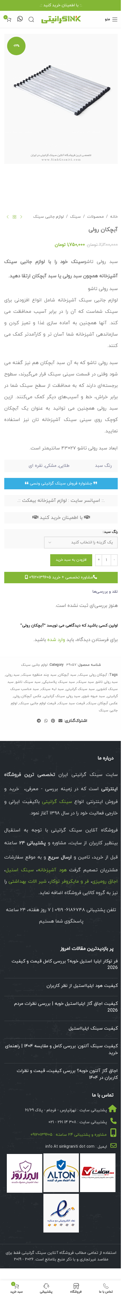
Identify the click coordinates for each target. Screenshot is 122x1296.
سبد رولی (13, 675)
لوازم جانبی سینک (48, 216)
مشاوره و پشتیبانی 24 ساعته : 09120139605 (69, 1134)
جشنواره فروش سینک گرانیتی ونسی (61, 483)
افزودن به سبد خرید (71, 559)
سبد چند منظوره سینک (39, 675)
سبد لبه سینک (52, 689)
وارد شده (56, 639)
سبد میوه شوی (93, 696)
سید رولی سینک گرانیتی (61, 696)
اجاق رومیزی (105, 881)
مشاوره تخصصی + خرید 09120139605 (60, 577)
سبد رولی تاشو (107, 682)
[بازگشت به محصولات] (14, 217)
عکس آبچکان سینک (102, 703)
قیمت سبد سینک (71, 703)
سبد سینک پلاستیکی (59, 682)
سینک (75, 216)
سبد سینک (85, 682)
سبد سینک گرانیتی (80, 689)
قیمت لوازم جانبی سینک (37, 703)
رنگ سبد (111, 532)
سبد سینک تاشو (28, 682)
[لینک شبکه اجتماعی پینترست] (53, 721)
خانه (114, 216)
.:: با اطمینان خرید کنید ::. (61, 5)
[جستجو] (31, 19)
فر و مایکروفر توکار (69, 881)
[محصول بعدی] (7, 217)
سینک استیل (20, 870)
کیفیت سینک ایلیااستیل (93, 1028)
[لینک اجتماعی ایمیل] (60, 721)
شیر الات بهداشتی (28, 881)
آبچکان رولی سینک (92, 675)
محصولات (95, 216)
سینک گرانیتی (57, 801)
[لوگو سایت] (61, 19)
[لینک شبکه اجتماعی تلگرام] (39, 721)
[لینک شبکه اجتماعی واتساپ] (46, 721)
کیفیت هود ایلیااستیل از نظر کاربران (82, 986)
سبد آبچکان (67, 675)
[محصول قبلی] (21, 217)
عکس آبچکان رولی (27, 696)
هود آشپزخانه (52, 870)
